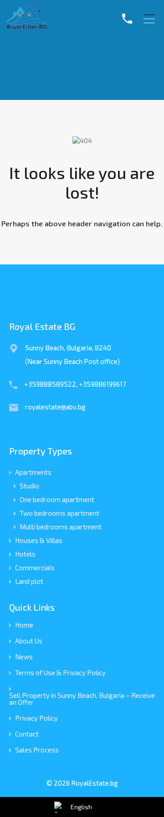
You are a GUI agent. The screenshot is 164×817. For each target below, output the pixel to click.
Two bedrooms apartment (59, 513)
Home (24, 625)
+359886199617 (102, 384)
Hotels (25, 554)
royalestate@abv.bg (55, 407)
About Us (28, 641)
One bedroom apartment (57, 499)
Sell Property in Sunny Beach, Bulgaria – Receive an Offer (82, 699)
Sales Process (37, 750)
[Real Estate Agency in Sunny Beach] (27, 27)
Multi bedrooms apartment (61, 527)
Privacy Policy (36, 718)
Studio (29, 486)
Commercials (35, 567)
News (24, 656)
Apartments (33, 472)
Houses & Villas (38, 540)
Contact (27, 734)
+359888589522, (51, 384)
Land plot (29, 581)
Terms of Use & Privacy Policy (60, 672)
